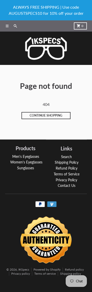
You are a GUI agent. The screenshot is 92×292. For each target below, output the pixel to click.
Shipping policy (70, 273)
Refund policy (74, 269)
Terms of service (45, 273)
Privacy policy (20, 273)
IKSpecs (23, 269)
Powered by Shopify (47, 269)
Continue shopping (46, 115)
